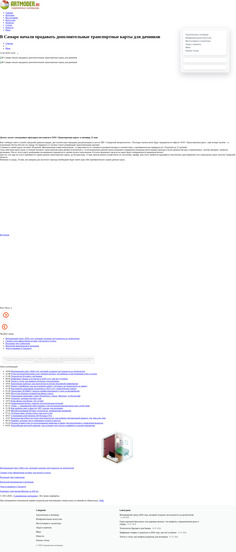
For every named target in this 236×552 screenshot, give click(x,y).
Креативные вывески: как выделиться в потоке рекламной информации (62, 360)
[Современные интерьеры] (19, 9)
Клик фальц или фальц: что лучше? (27, 401)
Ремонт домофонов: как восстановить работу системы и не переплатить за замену (49, 386)
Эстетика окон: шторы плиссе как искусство (31, 413)
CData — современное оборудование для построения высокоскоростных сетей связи (50, 406)
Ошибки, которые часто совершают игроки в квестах (36, 420)
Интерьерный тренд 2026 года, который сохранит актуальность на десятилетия (42, 338)
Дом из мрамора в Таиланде (18, 348)
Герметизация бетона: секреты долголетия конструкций (37, 403)
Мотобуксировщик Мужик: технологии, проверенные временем (41, 411)
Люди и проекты (44, 527)
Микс (8, 48)
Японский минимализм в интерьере (22, 346)
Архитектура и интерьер (47, 515)
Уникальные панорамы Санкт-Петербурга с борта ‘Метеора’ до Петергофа (45, 396)
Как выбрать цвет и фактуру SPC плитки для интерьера (37, 408)
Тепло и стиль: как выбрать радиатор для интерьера (57, 360)
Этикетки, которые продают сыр (26, 398)
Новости (40, 536)
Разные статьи (42, 540)
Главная (9, 43)
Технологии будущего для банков (75, 358)
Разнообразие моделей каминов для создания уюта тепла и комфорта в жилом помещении (53, 425)
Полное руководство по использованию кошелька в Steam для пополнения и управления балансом (57, 423)
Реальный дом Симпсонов (17, 343)
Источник (4, 235)
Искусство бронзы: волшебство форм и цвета (32, 393)
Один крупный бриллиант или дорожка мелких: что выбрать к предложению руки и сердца (34, 358)
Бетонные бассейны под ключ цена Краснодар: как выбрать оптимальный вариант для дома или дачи (58, 418)
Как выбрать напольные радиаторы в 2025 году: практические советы (43, 388)
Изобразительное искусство (49, 519)
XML (101, 500)
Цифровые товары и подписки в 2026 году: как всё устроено (39, 379)
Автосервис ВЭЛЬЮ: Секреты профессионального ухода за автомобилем (45, 391)
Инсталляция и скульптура (48, 523)
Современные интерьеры (25, 496)
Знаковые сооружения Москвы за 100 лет (19, 491)
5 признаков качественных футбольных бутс (31, 415)
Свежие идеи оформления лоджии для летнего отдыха (30, 341)
